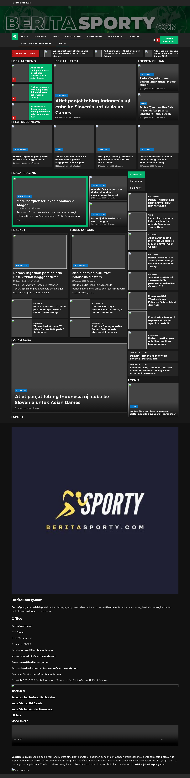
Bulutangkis (94, 36)
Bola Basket (116, 36)
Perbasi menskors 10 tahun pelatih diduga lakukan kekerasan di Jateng (39, 92)
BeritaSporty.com (138, 353)
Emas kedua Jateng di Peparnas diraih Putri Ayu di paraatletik (161, 320)
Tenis (56, 36)
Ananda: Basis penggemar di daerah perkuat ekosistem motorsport (107, 192)
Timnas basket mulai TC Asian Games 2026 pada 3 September (48, 329)
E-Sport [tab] (137, 188)
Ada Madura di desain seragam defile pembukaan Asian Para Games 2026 (40, 111)
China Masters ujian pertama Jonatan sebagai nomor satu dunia (107, 309)
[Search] (154, 40)
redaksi (78, 118)
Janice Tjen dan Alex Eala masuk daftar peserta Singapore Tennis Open (156, 111)
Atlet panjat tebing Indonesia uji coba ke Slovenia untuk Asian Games (39, 73)
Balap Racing (73, 36)
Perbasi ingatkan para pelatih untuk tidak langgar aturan (158, 82)
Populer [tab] (137, 181)
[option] (32, 72)
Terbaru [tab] (136, 174)
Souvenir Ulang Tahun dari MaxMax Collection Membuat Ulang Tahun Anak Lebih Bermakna (151, 370)
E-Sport (134, 36)
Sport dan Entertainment (37, 43)
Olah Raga (40, 36)
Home (24, 36)
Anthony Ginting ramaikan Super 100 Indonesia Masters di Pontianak (107, 329)
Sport (62, 43)
